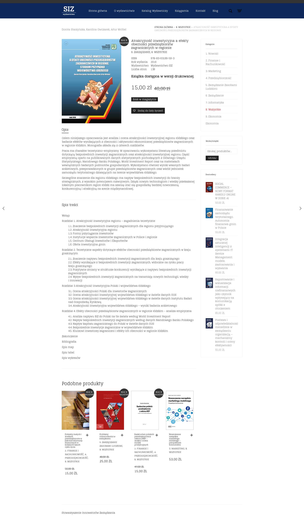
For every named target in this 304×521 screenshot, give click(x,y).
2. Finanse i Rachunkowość (74, 452)
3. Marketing (176, 449)
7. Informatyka (215, 102)
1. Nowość (212, 53)
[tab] (65, 129)
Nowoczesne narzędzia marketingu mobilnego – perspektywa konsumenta (175, 439)
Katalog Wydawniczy (155, 11)
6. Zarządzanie (140, 52)
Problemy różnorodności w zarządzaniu (107, 436)
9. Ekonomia (213, 116)
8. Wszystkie (183, 27)
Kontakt (201, 11)
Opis (65, 130)
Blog (215, 11)
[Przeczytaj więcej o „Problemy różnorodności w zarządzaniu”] (123, 435)
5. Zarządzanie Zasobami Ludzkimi (111, 444)
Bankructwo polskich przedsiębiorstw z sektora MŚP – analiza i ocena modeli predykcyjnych (144, 439)
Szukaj (212, 158)
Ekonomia (212, 123)
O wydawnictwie (124, 11)
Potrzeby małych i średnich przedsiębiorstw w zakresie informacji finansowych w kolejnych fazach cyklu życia (73, 440)
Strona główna (98, 11)
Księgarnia (182, 11)
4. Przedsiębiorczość (76, 456)
